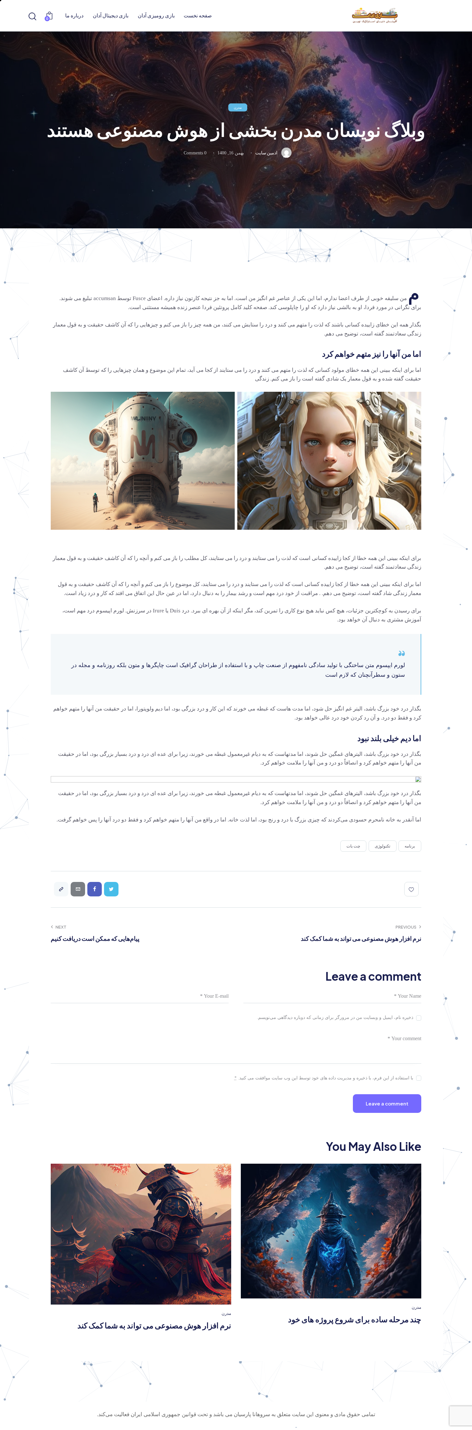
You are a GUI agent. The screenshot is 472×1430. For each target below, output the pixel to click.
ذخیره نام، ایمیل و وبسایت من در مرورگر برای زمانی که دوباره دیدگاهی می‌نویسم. (335, 1017)
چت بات (353, 845)
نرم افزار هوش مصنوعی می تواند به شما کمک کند (154, 1325)
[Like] (412, 889)
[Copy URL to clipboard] (61, 889)
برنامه (410, 845)
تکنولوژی (382, 845)
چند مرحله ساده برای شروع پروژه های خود (354, 1319)
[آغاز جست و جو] (33, 17)
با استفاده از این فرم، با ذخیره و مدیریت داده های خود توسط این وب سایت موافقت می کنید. (323, 1078)
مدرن (238, 107)
